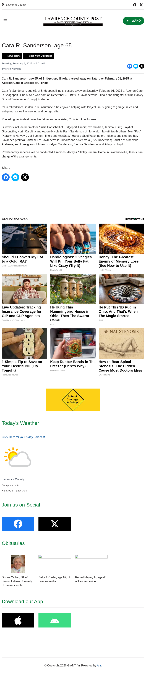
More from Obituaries (40, 56)
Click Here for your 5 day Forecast (23, 437)
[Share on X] (141, 66)
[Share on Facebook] (129, 66)
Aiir (99, 665)
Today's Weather (20, 423)
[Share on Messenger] (135, 66)
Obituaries (13, 543)
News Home (13, 56)
